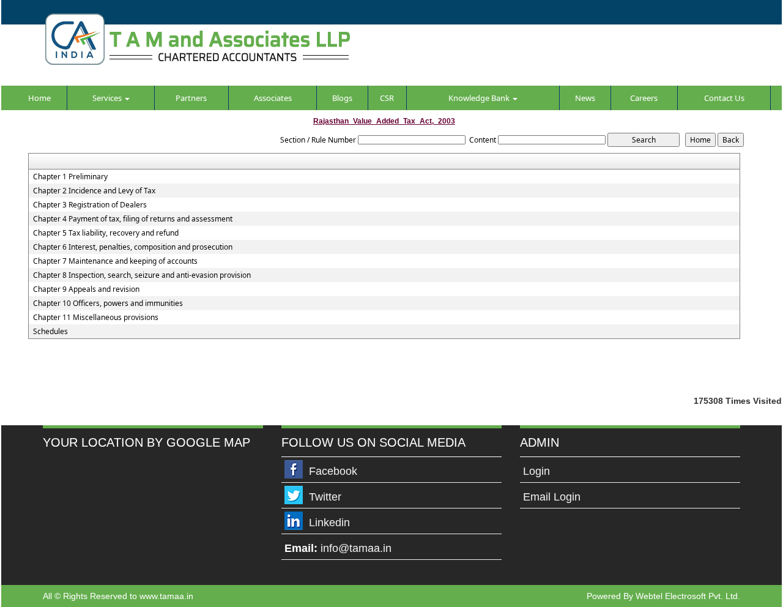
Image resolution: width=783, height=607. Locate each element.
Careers (644, 97)
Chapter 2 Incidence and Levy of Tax (94, 191)
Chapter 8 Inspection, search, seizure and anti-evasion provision (142, 275)
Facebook (333, 471)
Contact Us (724, 97)
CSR (387, 97)
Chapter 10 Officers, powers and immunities (108, 303)
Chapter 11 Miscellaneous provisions (95, 317)
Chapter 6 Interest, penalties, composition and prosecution (132, 247)
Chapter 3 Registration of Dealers (90, 205)
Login (536, 471)
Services (108, 97)
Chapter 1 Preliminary (70, 177)
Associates (273, 97)
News (585, 97)
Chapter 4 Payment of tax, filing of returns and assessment (132, 219)
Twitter (325, 497)
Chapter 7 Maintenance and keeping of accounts (115, 261)
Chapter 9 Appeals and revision (86, 289)
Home (39, 97)
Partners (191, 97)
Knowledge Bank (479, 97)
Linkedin (329, 522)
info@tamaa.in (356, 548)
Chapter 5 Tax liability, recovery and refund (106, 233)
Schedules (50, 332)
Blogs (342, 97)
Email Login (552, 497)
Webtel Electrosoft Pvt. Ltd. (688, 596)
